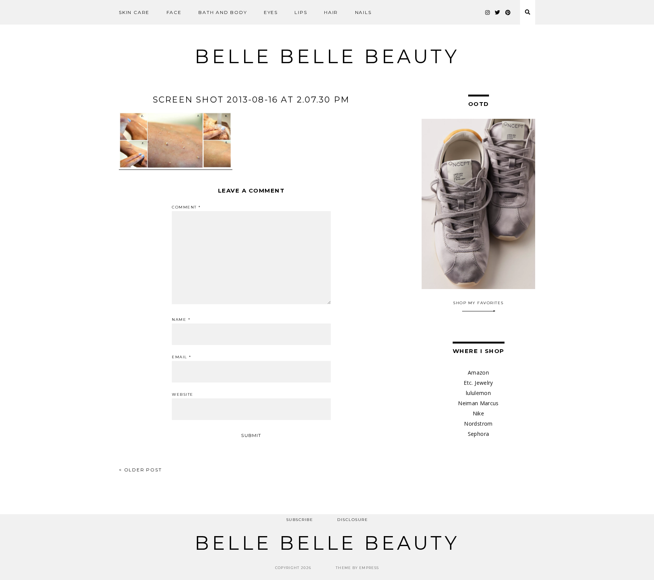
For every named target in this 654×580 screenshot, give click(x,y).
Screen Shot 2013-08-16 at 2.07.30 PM (251, 100)
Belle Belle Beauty (327, 56)
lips (300, 12)
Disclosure (352, 519)
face (174, 12)
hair (331, 12)
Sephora (478, 433)
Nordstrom (478, 423)
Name (181, 320)
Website (182, 395)
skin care (134, 12)
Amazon (478, 372)
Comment (186, 207)
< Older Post (140, 470)
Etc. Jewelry (478, 382)
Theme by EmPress (357, 568)
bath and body (222, 12)
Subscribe (299, 519)
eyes (271, 12)
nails (363, 12)
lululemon (478, 393)
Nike (478, 413)
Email (182, 357)
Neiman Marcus (478, 403)
